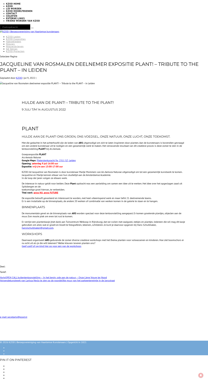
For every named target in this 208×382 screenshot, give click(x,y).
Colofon (11, 15)
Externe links (15, 18)
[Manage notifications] (200, 375)
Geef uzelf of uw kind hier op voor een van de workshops (51, 246)
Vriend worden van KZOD (23, 20)
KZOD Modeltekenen (19, 10)
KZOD (9, 6)
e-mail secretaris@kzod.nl (13, 316)
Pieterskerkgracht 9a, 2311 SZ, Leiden (56, 160)
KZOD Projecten (15, 51)
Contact (11, 13)
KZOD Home (13, 3)
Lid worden (13, 8)
